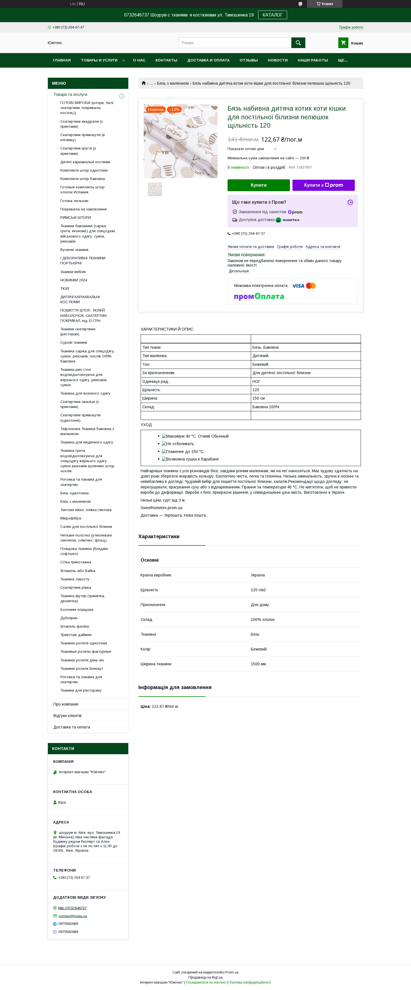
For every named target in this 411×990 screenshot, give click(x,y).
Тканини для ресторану (80, 690)
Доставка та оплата (71, 727)
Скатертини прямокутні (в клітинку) (82, 137)
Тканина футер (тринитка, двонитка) (82, 598)
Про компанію (66, 704)
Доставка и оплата (208, 60)
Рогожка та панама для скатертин (81, 481)
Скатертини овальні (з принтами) (79, 404)
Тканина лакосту (74, 579)
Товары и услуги (99, 60)
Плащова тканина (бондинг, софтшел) (84, 551)
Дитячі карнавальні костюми (85, 162)
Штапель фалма (74, 626)
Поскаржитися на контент (206, 982)
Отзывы (249, 60)
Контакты (166, 60)
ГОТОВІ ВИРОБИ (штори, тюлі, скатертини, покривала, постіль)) (87, 108)
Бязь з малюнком (173, 83)
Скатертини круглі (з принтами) (78, 150)
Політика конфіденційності (249, 982)
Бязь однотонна (74, 493)
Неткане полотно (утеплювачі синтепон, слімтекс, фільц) (86, 537)
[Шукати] (298, 42)
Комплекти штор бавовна (82, 179)
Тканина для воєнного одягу (85, 393)
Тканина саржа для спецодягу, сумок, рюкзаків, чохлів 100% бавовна (87, 356)
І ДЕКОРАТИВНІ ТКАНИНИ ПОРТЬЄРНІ (82, 260)
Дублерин (68, 618)
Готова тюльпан (74, 201)
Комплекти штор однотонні (84, 170)
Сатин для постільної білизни (86, 526)
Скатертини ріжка (75, 587)
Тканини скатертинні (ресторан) (77, 331)
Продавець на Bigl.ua (205, 977)
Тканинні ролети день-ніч (82, 660)
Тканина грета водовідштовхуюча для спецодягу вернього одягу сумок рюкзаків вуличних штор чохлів (87, 460)
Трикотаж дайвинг (76, 635)
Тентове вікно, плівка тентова (86, 510)
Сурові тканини (73, 342)
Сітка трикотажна (75, 562)
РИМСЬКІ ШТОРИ (75, 217)
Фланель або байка (77, 571)
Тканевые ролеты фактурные (85, 651)
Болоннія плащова (76, 609)
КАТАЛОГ (273, 15)
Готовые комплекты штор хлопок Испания (82, 189)
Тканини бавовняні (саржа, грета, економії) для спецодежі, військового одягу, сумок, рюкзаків (88, 233)
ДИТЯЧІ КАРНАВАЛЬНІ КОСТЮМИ (80, 299)
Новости (278, 60)
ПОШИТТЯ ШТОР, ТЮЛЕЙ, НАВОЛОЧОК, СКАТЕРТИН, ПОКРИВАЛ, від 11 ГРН (83, 315)
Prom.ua (231, 972)
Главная (62, 60)
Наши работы (313, 60)
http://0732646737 (72, 908)
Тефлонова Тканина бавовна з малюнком (87, 431)
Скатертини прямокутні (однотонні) (80, 417)
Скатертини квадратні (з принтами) (81, 124)
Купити (259, 185)
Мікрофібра (70, 518)
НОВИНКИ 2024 (73, 280)
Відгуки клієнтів (67, 715)
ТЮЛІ (64, 288)
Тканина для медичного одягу (86, 442)
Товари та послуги (70, 94)
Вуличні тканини (74, 250)
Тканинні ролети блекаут (81, 668)
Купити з (313, 185)
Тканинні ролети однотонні (83, 643)
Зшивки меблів (73, 272)
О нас (139, 60)
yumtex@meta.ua (72, 916)
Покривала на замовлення (83, 209)
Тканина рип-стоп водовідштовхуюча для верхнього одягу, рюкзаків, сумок (83, 377)
